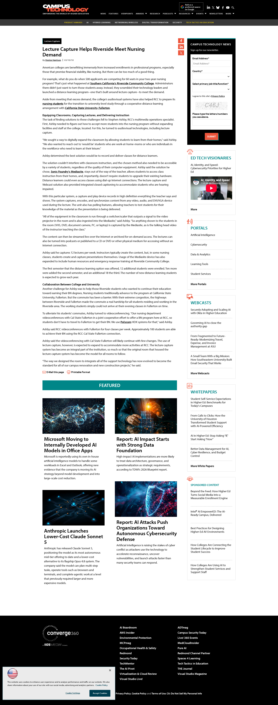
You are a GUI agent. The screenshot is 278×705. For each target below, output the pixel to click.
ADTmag (183, 627)
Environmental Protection (135, 638)
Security (177, 22)
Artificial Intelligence (203, 235)
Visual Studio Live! (131, 679)
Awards (140, 13)
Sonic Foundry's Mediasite (67, 171)
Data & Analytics (200, 254)
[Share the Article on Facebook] (181, 41)
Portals (199, 228)
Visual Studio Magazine (192, 674)
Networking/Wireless (126, 22)
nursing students (52, 103)
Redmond (126, 653)
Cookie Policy (139, 693)
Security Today (129, 658)
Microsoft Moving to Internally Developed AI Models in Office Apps (70, 444)
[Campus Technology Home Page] (65, 9)
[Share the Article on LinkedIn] (181, 47)
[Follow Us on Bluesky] (217, 7)
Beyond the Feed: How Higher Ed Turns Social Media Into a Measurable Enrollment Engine (210, 494)
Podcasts (168, 13)
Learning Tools (199, 264)
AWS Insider (127, 632)
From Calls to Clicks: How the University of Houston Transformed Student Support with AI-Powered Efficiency (209, 421)
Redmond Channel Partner (194, 653)
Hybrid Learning (102, 22)
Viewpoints (127, 13)
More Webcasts (200, 373)
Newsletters (216, 13)
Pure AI (182, 648)
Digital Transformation (155, 22)
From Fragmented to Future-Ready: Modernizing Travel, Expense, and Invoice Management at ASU (208, 341)
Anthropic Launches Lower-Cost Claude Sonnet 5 (73, 536)
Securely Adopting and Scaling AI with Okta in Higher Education (211, 311)
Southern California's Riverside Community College (122, 83)
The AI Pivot (127, 668)
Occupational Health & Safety (138, 648)
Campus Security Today (192, 632)
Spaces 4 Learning (189, 658)
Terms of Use (159, 693)
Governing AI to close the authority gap (206, 324)
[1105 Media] (61, 662)
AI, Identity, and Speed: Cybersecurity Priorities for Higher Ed (211, 168)
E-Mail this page (55, 372)
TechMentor (127, 663)
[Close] (110, 670)
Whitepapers (204, 392)
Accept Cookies (100, 693)
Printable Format (80, 372)
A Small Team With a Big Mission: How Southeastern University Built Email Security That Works (211, 359)
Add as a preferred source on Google (192, 7)
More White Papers (202, 466)
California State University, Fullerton (87, 108)
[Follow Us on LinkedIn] (208, 7)
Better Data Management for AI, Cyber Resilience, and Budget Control (210, 452)
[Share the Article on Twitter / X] (181, 53)
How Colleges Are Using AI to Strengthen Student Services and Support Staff (210, 568)
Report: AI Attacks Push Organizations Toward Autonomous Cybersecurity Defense (146, 530)
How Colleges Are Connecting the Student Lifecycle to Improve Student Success (211, 548)
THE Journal (185, 668)
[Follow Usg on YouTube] (227, 7)
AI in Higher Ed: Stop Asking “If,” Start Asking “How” (209, 437)
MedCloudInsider (188, 643)
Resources (184, 13)
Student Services (201, 274)
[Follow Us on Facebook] (222, 7)
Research (155, 13)
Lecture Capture (52, 41)
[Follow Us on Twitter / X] (213, 7)
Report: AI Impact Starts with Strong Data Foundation (142, 444)
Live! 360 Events (188, 638)
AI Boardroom (128, 627)
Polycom (125, 322)
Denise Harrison (53, 60)
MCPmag (125, 643)
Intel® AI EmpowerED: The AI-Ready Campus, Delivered (208, 513)
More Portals (198, 284)
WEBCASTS (201, 302)
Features (113, 13)
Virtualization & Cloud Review (138, 674)
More (228, 13)
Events (200, 13)
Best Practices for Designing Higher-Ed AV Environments (207, 529)
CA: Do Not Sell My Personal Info (184, 693)
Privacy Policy (218, 96)
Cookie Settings (73, 693)
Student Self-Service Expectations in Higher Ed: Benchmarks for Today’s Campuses (211, 402)
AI (88, 22)
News (103, 13)
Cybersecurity (199, 244)
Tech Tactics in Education (193, 663)
